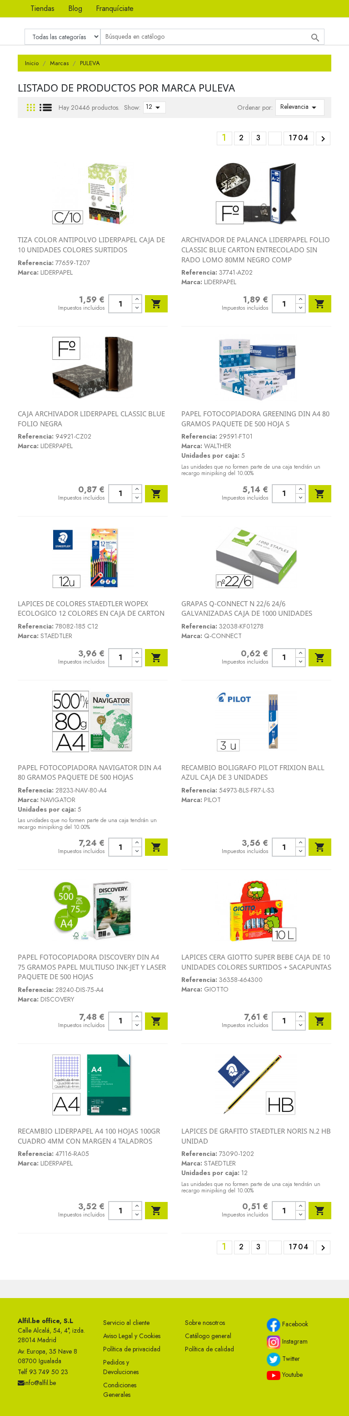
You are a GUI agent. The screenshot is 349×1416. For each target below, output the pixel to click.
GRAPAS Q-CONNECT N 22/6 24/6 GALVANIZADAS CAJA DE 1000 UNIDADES (246, 608)
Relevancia (299, 107)
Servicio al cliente (126, 1322)
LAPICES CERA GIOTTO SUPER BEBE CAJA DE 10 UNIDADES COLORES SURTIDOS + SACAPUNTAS (256, 961)
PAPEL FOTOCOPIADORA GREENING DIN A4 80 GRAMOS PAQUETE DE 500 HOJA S (255, 418)
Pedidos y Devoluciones (121, 1367)
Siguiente (323, 138)
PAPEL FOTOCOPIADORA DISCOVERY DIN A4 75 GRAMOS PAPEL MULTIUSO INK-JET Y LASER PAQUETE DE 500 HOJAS (92, 966)
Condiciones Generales (119, 1389)
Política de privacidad (131, 1349)
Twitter (290, 1359)
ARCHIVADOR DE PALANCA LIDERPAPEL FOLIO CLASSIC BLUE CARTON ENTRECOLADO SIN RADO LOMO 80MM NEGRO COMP (255, 249)
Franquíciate (115, 8)
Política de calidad (209, 1349)
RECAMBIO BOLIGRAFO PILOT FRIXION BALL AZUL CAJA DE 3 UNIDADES (252, 772)
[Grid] (31, 108)
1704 (299, 138)
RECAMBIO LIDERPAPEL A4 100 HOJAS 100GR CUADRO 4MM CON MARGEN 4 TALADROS (89, 1135)
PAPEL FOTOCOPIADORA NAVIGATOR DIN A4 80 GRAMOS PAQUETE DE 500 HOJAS (89, 772)
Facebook (294, 1324)
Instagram (294, 1341)
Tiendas (42, 8)
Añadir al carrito (156, 303)
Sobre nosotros (205, 1322)
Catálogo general (208, 1335)
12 (154, 107)
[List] (46, 108)
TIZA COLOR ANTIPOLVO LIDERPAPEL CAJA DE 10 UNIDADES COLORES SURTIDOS (91, 244)
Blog (75, 8)
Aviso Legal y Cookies (131, 1335)
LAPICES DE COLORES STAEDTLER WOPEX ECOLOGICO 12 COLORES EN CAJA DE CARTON (91, 608)
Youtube (291, 1374)
